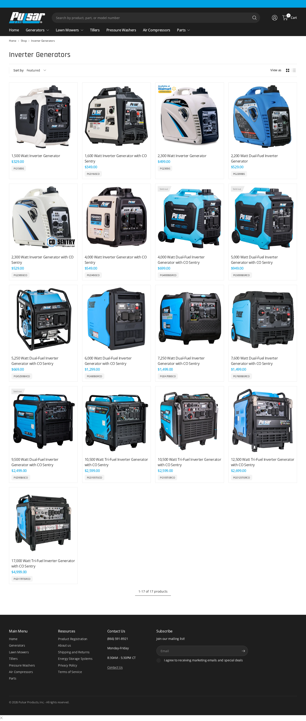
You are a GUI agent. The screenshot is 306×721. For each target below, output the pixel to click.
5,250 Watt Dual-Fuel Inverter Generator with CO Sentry (34, 361)
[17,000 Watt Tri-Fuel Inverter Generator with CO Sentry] (43, 522)
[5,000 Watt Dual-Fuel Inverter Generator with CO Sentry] (263, 218)
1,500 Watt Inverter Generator (35, 155)
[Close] (1, 718)
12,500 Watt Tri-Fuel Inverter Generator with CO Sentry (263, 462)
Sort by (18, 70)
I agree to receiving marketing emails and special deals (203, 660)
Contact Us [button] (115, 667)
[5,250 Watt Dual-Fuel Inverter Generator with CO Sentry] (43, 319)
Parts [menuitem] (181, 30)
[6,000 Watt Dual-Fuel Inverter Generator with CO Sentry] (117, 319)
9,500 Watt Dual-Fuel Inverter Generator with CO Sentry (34, 462)
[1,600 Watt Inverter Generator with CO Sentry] (117, 117)
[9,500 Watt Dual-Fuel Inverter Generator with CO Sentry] (43, 421)
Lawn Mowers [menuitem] (67, 30)
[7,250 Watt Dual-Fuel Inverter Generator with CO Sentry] (190, 319)
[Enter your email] (243, 651)
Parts (12, 678)
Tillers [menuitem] (95, 30)
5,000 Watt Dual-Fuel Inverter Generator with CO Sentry (254, 260)
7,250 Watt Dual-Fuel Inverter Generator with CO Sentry (181, 361)
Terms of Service (70, 672)
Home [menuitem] (14, 30)
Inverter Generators (43, 40)
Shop (24, 40)
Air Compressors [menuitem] (156, 30)
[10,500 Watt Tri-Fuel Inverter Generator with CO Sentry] (117, 421)
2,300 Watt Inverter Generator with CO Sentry (42, 260)
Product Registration (72, 639)
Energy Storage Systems (75, 658)
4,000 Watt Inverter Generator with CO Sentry (116, 260)
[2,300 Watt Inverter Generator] (190, 117)
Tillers (13, 658)
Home (12, 40)
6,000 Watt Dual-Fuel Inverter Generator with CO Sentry (108, 361)
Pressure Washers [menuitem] (121, 30)
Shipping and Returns (74, 652)
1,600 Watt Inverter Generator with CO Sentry (116, 158)
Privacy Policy (67, 665)
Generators (17, 645)
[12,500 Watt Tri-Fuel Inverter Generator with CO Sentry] (263, 421)
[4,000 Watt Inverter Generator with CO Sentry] (117, 218)
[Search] (254, 18)
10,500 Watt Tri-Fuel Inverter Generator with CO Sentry (116, 462)
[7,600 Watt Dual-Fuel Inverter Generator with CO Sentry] (263, 319)
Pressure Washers (22, 665)
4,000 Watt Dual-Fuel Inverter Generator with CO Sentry (181, 260)
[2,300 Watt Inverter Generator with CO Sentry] (43, 218)
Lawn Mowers (19, 652)
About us (64, 645)
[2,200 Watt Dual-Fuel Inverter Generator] (263, 117)
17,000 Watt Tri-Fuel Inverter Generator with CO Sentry (43, 563)
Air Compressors (21, 672)
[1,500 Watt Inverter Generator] (43, 117)
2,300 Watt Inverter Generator (182, 155)
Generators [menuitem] (35, 30)
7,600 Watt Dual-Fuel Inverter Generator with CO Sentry (254, 361)
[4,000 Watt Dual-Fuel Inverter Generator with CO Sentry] (190, 218)
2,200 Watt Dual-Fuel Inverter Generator (254, 158)
